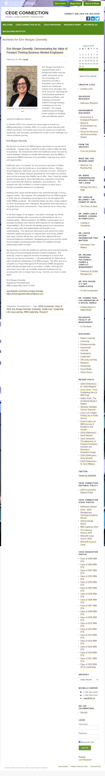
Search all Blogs (92, 3)
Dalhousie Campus (88, 506)
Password (83, 733)
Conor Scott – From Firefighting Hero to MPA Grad (88, 392)
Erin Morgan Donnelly (21, 309)
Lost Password (85, 760)
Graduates (36, 309)
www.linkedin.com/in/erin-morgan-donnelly (25, 291)
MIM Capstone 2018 (89, 527)
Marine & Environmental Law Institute (88, 125)
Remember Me (87, 742)
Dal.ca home (60, 3)
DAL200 (83, 712)
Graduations (85, 353)
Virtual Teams (86, 372)
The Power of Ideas (88, 206)
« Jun (81, 69)
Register (82, 757)
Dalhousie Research (89, 103)
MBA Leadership (31, 312)
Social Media (85, 369)
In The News (85, 326)
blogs (30, 3)
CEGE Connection (26, 12)
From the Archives (88, 151)
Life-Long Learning (15, 312)
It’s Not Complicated (89, 290)
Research (43, 312)
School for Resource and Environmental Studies (89, 134)
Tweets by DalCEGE (87, 476)
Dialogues (63, 766)
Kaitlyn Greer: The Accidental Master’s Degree (88, 401)
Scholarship (85, 366)
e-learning (84, 341)
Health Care (47, 309)
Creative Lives (86, 89)
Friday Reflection (79, 766)
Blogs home (75, 3)
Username (83, 724)
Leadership (58, 309)
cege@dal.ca (89, 698)
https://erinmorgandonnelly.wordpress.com (25, 294)
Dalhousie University (14, 3)
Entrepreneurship (87, 344)
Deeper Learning (87, 338)
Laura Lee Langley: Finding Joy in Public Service (89, 415)
